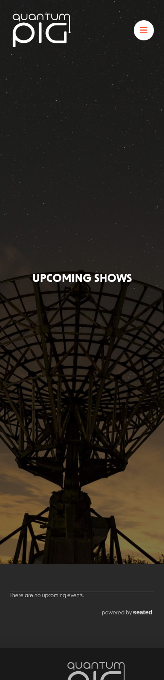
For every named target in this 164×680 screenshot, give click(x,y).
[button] (144, 30)
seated (142, 612)
